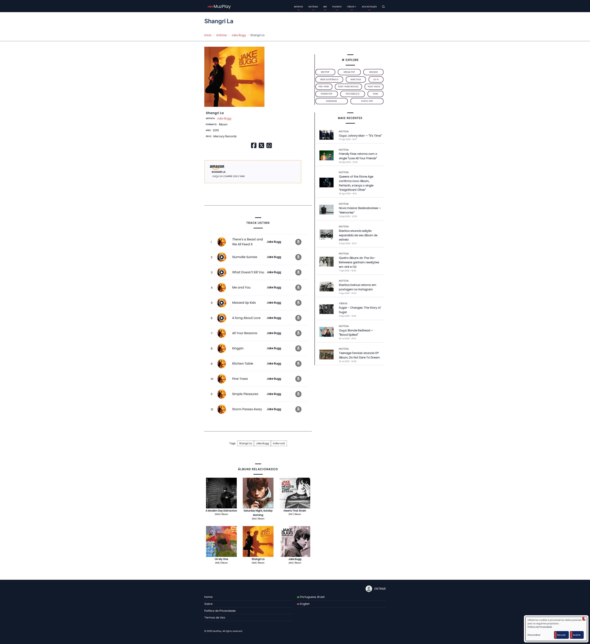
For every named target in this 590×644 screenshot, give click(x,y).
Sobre (208, 604)
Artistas (298, 6)
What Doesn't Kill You (248, 272)
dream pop (349, 72)
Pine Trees (240, 379)
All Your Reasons (244, 333)
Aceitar (577, 634)
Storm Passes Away (247, 409)
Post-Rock (374, 86)
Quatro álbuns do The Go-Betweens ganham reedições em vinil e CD (359, 262)
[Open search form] (383, 6)
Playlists (337, 6)
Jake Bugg (238, 35)
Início (208, 35)
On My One (221, 559)
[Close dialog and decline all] (584, 619)
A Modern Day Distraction (221, 510)
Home (208, 597)
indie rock (279, 443)
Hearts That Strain (295, 510)
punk (375, 94)
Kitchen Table (242, 363)
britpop (325, 72)
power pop (326, 94)
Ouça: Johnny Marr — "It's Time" (360, 136)
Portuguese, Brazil (311, 597)
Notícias (313, 6)
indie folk (356, 79)
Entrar (380, 589)
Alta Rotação (369, 6)
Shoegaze (331, 101)
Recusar (561, 634)
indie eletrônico (329, 79)
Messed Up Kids (244, 302)
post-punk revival (348, 86)
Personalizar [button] (534, 634)
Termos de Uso (214, 617)
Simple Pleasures (245, 394)
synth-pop (367, 101)
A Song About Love (246, 318)
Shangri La (245, 443)
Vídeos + (351, 6)
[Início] (219, 6)
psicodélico (352, 94)
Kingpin (238, 348)
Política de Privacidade (220, 611)
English (304, 604)
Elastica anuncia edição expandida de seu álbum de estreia (358, 235)
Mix (325, 6)
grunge (373, 72)
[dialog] (556, 629)
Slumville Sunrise (244, 257)
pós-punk (324, 86)
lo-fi (376, 79)
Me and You (241, 287)
